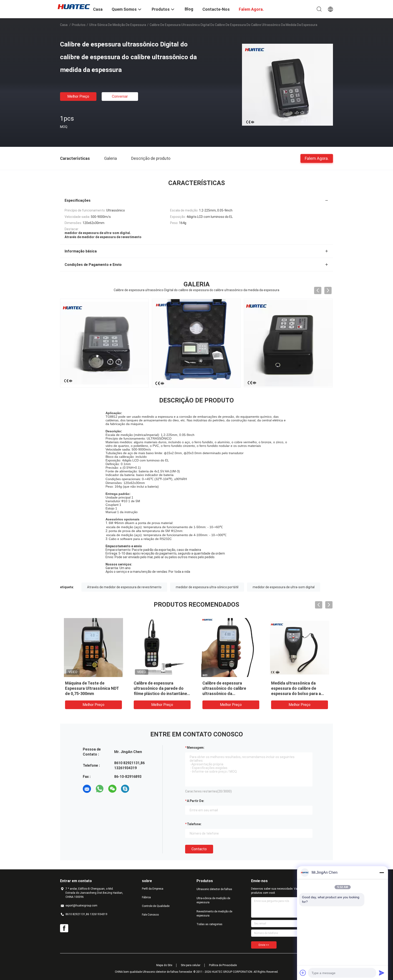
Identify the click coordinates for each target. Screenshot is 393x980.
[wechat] (112, 789)
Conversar (120, 96)
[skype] (125, 789)
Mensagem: (195, 747)
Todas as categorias (209, 924)
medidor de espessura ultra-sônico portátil (207, 587)
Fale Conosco (150, 914)
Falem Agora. (317, 158)
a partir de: (195, 801)
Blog (189, 9)
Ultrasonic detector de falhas (214, 889)
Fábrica (146, 897)
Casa (64, 25)
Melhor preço (78, 96)
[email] (87, 789)
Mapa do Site (164, 965)
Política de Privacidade (223, 965)
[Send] (381, 973)
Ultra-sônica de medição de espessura (117, 25)
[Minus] (381, 872)
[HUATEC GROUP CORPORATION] (74, 6)
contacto (199, 849)
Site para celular (190, 965)
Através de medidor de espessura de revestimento (124, 587)
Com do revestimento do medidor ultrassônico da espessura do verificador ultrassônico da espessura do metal (172, 693)
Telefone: (194, 824)
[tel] (138, 789)
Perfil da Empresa (152, 888)
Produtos (79, 25)
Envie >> (264, 945)
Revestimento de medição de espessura (214, 913)
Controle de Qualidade (155, 906)
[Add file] (303, 973)
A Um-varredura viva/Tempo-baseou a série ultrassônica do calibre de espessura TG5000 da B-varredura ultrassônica (240, 693)
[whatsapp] (100, 789)
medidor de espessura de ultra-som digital (284, 587)
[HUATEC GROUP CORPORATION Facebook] (64, 928)
